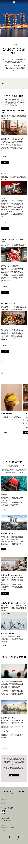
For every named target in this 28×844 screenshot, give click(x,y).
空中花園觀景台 (10, 537)
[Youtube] (7, 820)
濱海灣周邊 (14, 44)
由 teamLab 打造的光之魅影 (9, 541)
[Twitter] (9, 820)
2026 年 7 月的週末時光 (15, 735)
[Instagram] (2, 820)
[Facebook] (4, 820)
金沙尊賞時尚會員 (14, 767)
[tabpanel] (14, 634)
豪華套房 (9, 584)
